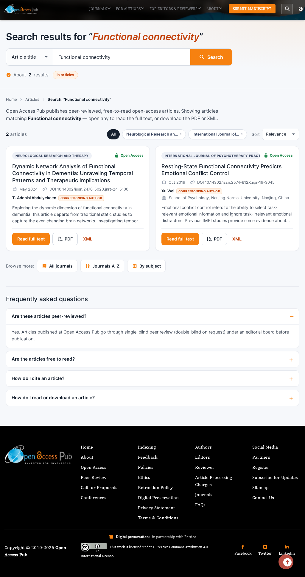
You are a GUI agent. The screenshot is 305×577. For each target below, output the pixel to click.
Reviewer (204, 467)
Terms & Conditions (158, 518)
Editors (202, 457)
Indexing (147, 447)
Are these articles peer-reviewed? (49, 316)
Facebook (242, 553)
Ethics (144, 477)
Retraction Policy (155, 487)
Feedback (147, 457)
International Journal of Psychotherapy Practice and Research (230, 156)
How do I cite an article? (38, 378)
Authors (203, 447)
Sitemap (260, 487)
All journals (61, 265)
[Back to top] (285, 561)
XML (87, 238)
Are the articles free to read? (43, 359)
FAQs (200, 504)
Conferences (93, 497)
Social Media (265, 447)
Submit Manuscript (252, 9)
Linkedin (287, 553)
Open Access (93, 467)
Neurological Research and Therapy (51, 156)
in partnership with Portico (174, 536)
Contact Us (263, 497)
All (113, 134)
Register (260, 467)
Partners (261, 457)
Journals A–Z (105, 265)
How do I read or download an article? (53, 397)
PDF (69, 238)
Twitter (265, 553)
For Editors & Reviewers (173, 9)
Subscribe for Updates (275, 477)
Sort (256, 134)
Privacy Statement (156, 507)
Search (215, 57)
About (212, 9)
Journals (98, 9)
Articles (32, 99)
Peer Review (93, 477)
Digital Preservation (158, 497)
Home (11, 99)
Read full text (31, 238)
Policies (145, 467)
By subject (150, 265)
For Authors (128, 9)
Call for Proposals (99, 487)
